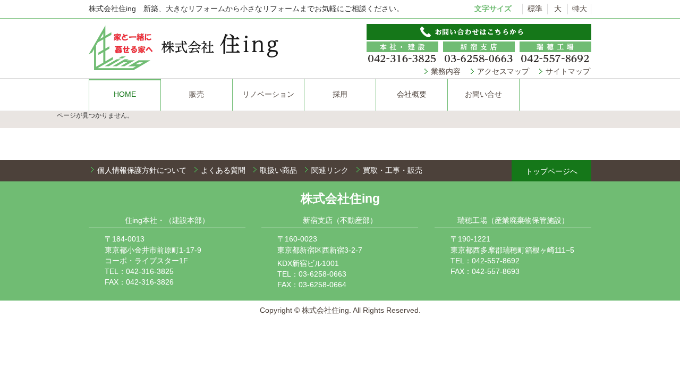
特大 (579, 8)
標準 (535, 8)
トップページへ (551, 171)
